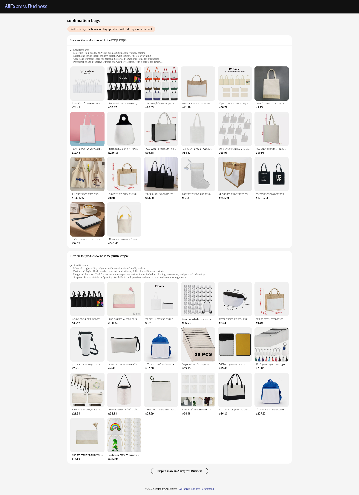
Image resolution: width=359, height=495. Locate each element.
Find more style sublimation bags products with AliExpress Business (110, 29)
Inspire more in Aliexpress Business (179, 471)
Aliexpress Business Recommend (196, 489)
